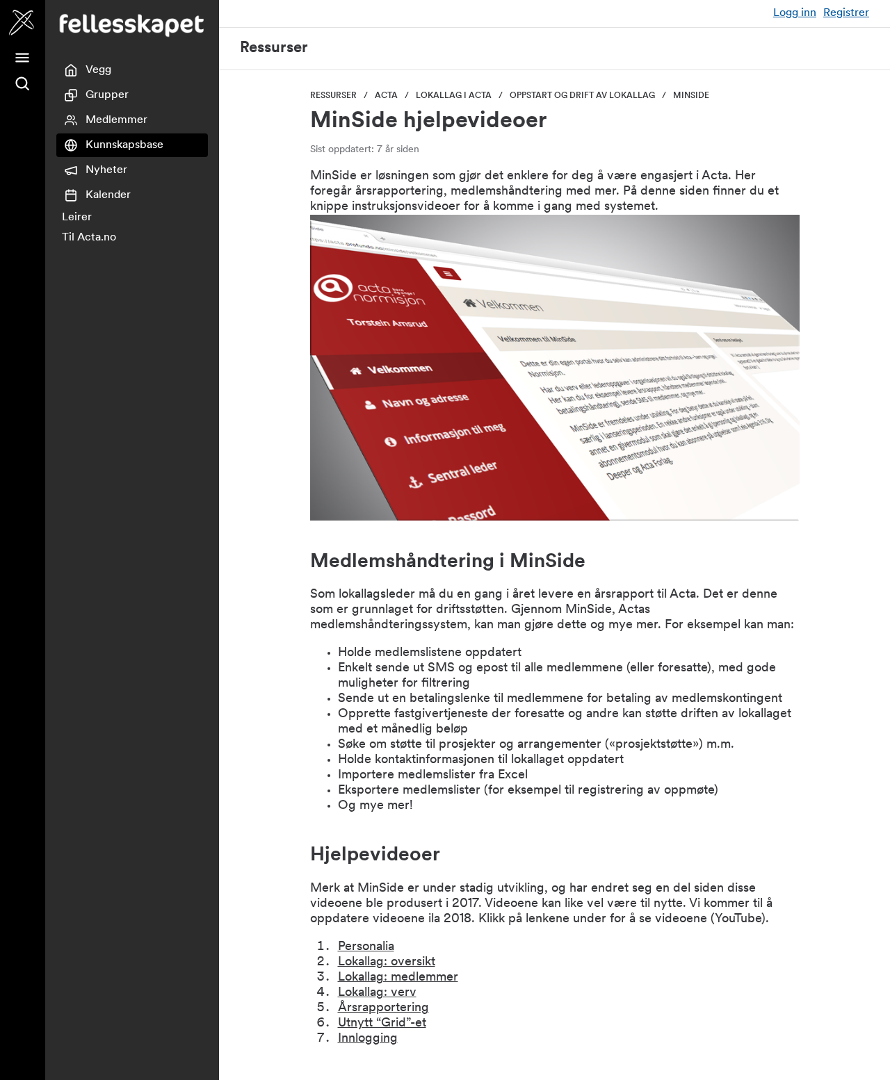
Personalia (366, 947)
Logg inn (794, 13)
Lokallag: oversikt (386, 962)
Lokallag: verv (377, 993)
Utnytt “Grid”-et (382, 1023)
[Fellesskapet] (22, 22)
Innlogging (368, 1039)
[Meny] (22, 57)
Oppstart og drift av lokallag (582, 96)
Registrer (846, 13)
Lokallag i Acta (454, 96)
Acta (386, 96)
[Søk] (22, 84)
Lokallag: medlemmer (398, 978)
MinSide (691, 96)
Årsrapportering (383, 1008)
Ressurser (274, 48)
